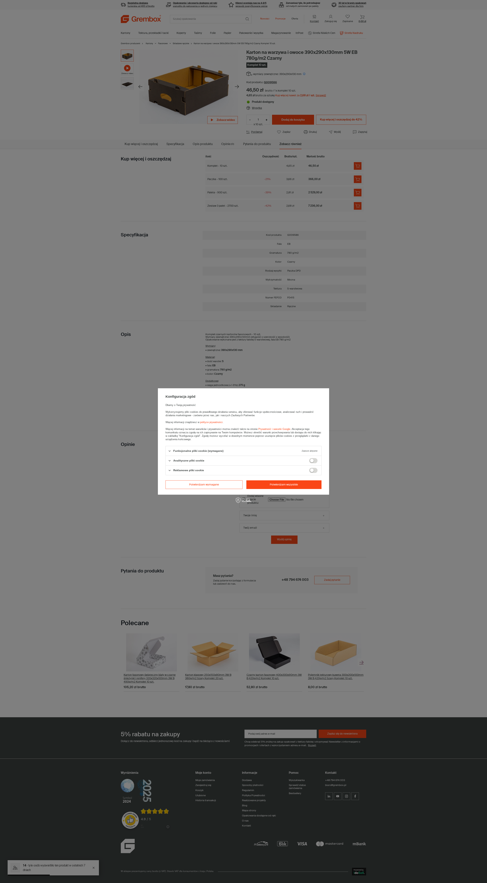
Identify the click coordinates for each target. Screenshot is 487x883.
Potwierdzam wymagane (204, 484)
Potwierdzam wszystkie (284, 484)
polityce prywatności (211, 422)
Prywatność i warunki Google (274, 429)
